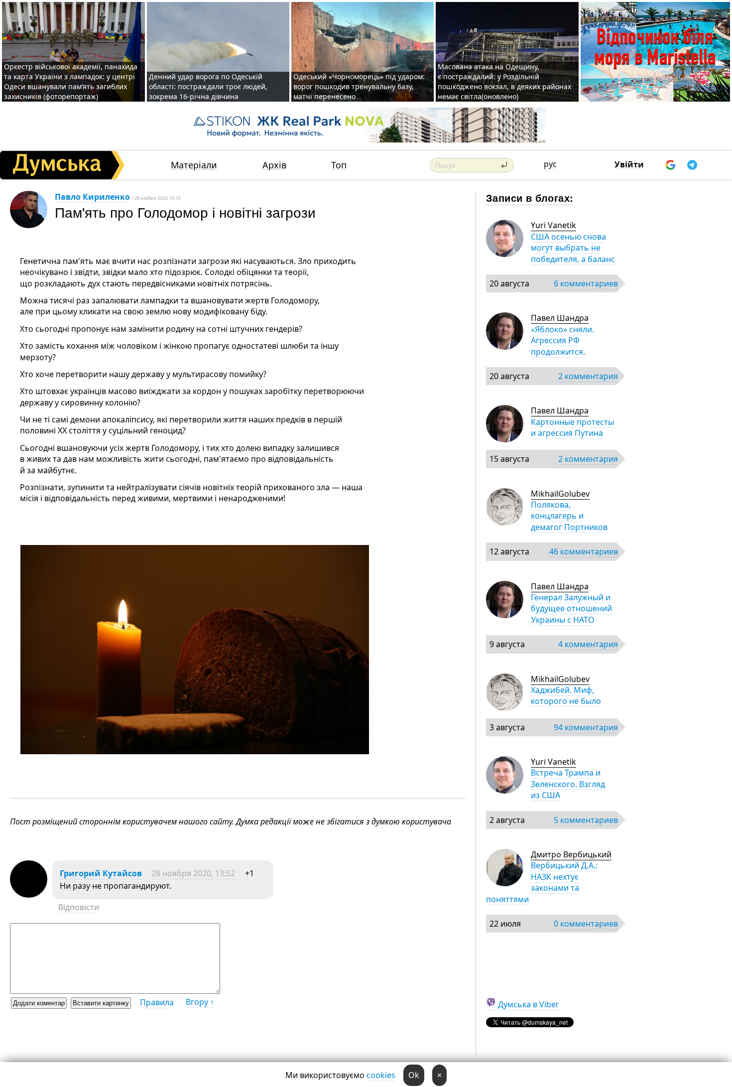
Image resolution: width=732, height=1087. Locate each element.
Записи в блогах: (529, 197)
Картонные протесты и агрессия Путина (572, 427)
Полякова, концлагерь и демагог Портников (569, 516)
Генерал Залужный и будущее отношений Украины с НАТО (571, 608)
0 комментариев (586, 923)
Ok (413, 1075)
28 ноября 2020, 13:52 (193, 873)
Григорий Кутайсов (101, 873)
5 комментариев (586, 820)
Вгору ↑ (200, 1001)
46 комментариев (583, 551)
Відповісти (78, 907)
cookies (380, 1075)
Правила (157, 1002)
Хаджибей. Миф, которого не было (566, 695)
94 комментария (586, 727)
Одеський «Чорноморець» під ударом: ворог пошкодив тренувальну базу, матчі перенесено (359, 86)
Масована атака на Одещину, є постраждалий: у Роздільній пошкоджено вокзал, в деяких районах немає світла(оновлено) (504, 81)
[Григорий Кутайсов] (28, 894)
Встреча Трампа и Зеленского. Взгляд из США (568, 784)
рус (550, 163)
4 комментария (588, 644)
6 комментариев (586, 283)
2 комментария (588, 376)
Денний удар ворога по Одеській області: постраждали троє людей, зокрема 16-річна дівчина (208, 86)
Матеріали (194, 165)
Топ (339, 165)
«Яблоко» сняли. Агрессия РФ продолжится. (562, 340)
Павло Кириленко (92, 196)
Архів (274, 165)
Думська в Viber (528, 1004)
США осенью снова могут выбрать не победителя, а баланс (573, 248)
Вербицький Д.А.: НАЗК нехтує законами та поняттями (542, 882)
